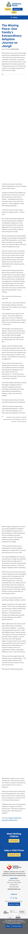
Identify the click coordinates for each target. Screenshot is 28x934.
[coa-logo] (14, 912)
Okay (8, 926)
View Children (14, 841)
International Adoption (8, 820)
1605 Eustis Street (14, 880)
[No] (26, 926)
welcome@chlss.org (14, 889)
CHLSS (14, 4)
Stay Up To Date (14, 904)
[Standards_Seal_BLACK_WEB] (6, 914)
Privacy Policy (17, 926)
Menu (15, 17)
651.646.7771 (14, 885)
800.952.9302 (14, 887)
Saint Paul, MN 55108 (14, 882)
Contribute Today (14, 855)
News (16, 820)
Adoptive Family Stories (14, 818)
